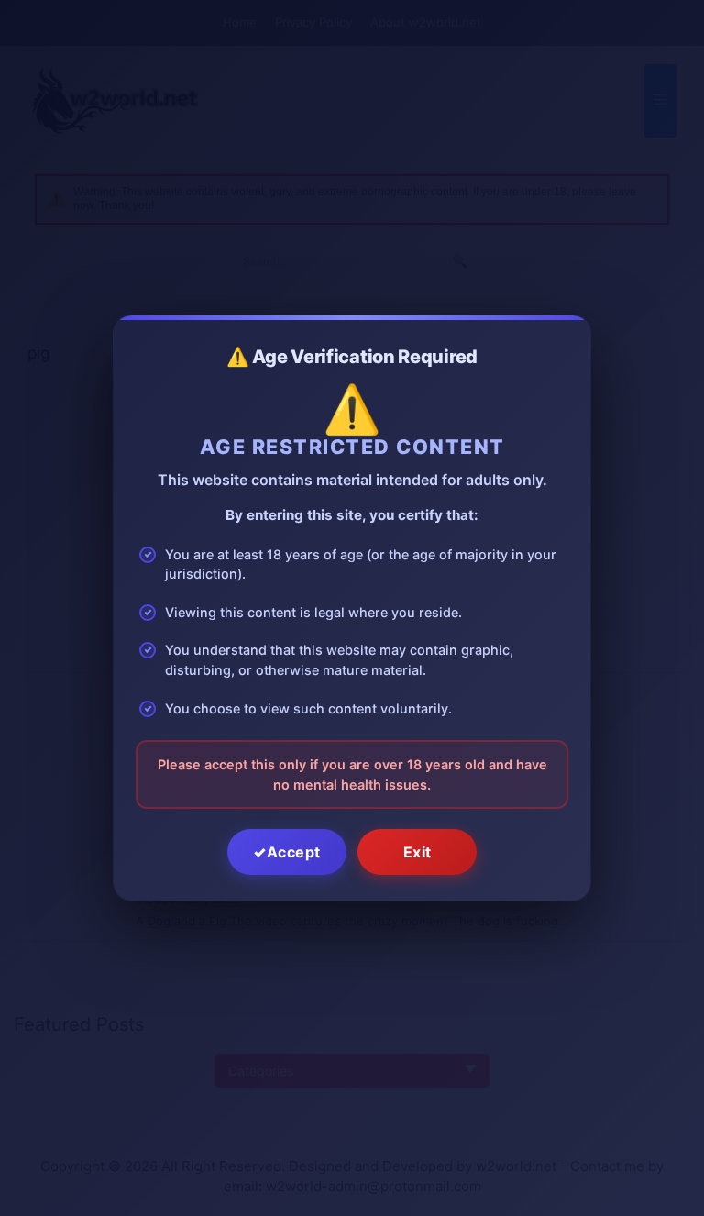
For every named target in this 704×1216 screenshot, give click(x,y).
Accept (294, 852)
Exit (417, 852)
